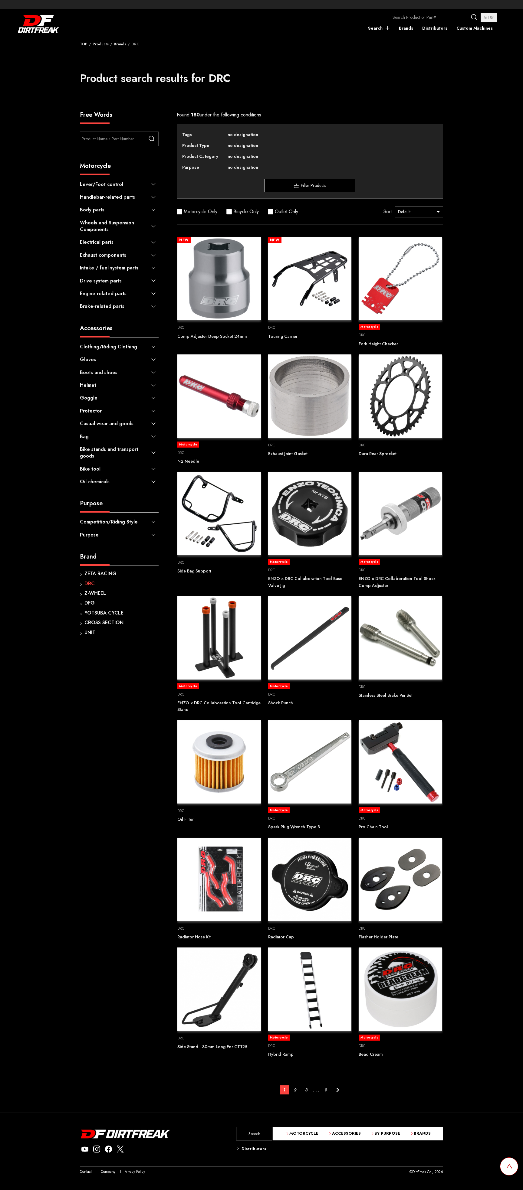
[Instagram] (96, 1149)
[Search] (475, 17)
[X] (120, 1149)
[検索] (151, 139)
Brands (120, 44)
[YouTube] (84, 1149)
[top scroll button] (509, 1166)
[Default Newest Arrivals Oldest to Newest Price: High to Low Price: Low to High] (419, 211)
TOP (83, 44)
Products (101, 44)
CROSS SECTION (103, 622)
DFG (89, 602)
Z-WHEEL (95, 593)
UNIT (89, 632)
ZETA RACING (100, 573)
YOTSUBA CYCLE (103, 612)
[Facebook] (108, 1149)
